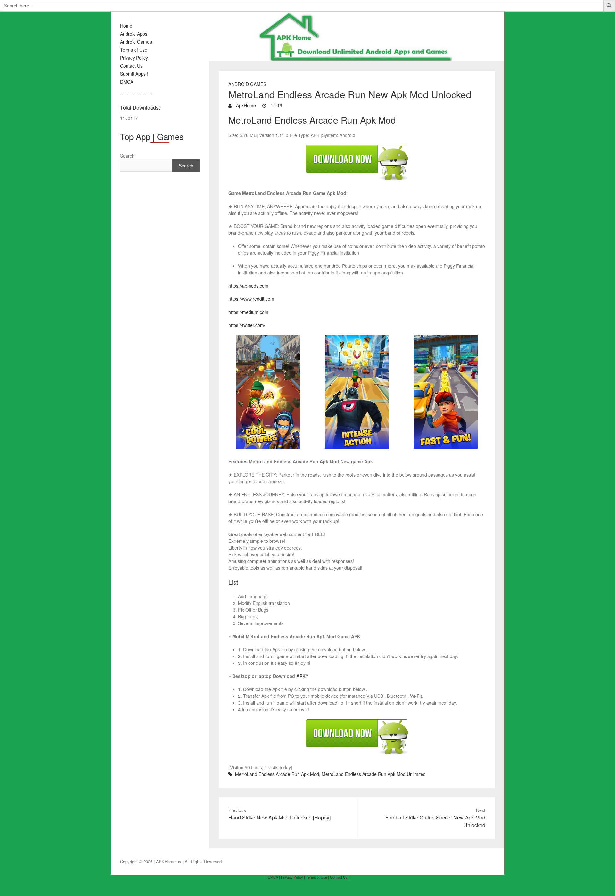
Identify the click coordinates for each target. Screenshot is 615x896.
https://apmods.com (248, 285)
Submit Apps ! (134, 73)
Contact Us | (339, 877)
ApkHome (245, 105)
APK (301, 676)
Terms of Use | (317, 877)
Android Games (136, 41)
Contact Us (131, 65)
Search (127, 155)
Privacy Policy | (293, 877)
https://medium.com (248, 312)
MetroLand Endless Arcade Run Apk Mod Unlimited (374, 774)
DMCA (126, 81)
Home (126, 25)
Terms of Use (133, 49)
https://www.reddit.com (251, 299)
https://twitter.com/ (246, 325)
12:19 (275, 105)
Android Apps (133, 33)
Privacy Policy (134, 57)
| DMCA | (273, 877)
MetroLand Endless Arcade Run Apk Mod (277, 774)
